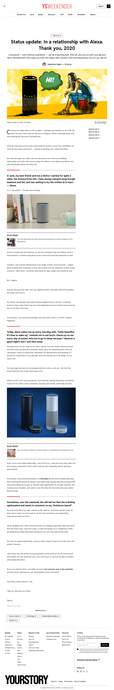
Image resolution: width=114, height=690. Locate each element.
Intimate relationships (49, 616)
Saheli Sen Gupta (55, 64)
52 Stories (68, 64)
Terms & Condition (80, 681)
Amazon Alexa (14, 616)
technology (30, 616)
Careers (60, 681)
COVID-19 (12, 620)
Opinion (56, 35)
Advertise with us (40, 610)
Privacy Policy (68, 681)
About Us (54, 681)
